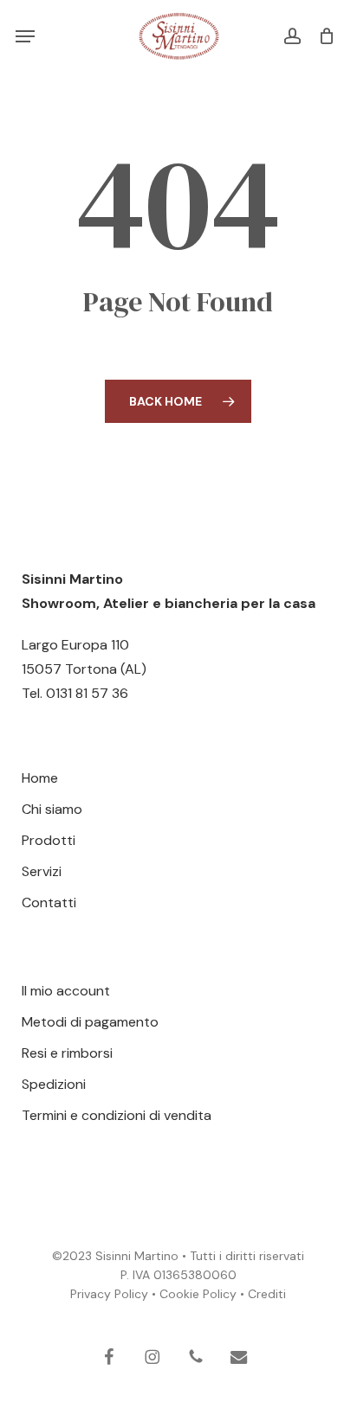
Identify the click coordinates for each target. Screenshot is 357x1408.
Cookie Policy (198, 1294)
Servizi (42, 871)
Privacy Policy (109, 1294)
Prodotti (48, 840)
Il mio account (66, 991)
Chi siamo (52, 809)
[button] (25, 36)
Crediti (267, 1294)
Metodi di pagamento (90, 1022)
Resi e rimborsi (67, 1053)
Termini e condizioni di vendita (116, 1115)
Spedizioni (54, 1084)
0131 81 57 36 (87, 693)
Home (40, 778)
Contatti (49, 902)
